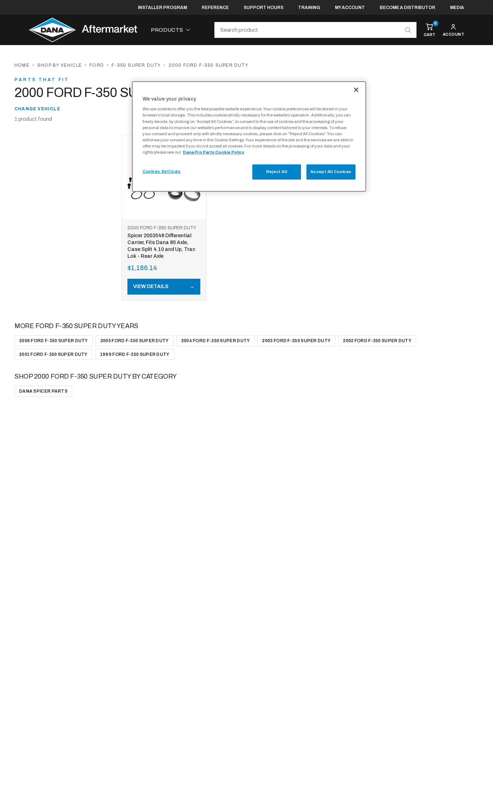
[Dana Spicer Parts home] (83, 30)
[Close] (356, 90)
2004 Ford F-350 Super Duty (215, 340)
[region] (249, 136)
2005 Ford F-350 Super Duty (134, 340)
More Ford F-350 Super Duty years (76, 326)
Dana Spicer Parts (43, 391)
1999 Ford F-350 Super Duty (135, 354)
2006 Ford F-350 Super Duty (53, 340)
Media (457, 7)
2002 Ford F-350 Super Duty (377, 340)
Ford (97, 65)
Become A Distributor (407, 7)
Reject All (277, 171)
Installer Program (162, 7)
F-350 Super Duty (136, 65)
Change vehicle (37, 108)
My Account (350, 7)
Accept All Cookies (331, 171)
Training (309, 7)
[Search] (407, 30)
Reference (215, 7)
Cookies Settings (161, 171)
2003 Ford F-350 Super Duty (296, 340)
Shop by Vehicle (59, 65)
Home (22, 65)
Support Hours (263, 7)
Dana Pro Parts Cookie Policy (213, 152)
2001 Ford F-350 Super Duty (53, 354)
